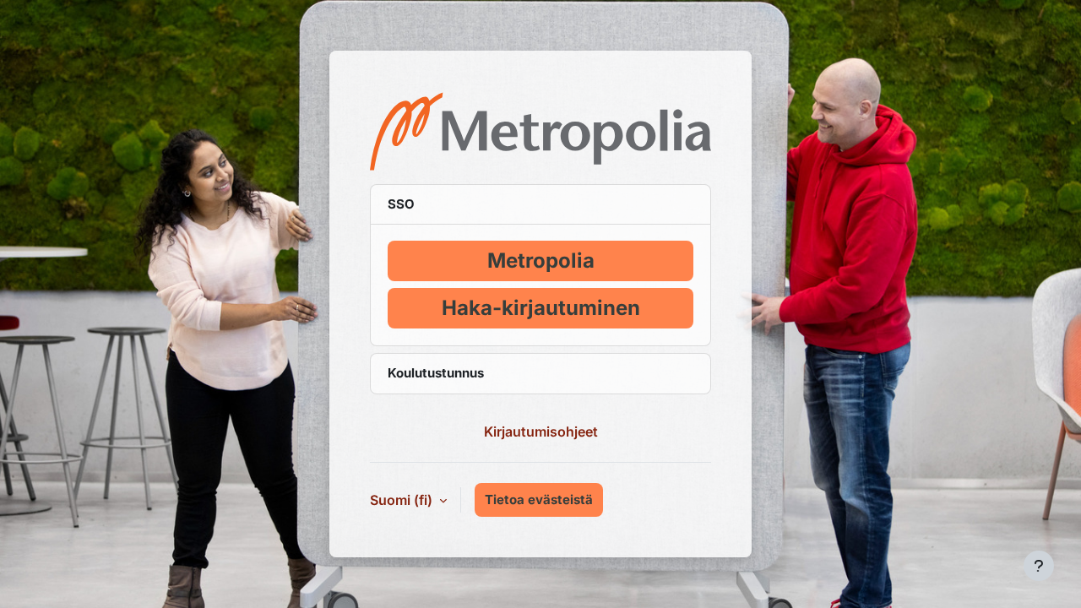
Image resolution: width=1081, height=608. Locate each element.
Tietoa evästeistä (539, 499)
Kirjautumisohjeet (541, 431)
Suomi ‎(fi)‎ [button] (403, 499)
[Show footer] (1039, 566)
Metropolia (541, 260)
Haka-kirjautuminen (541, 308)
